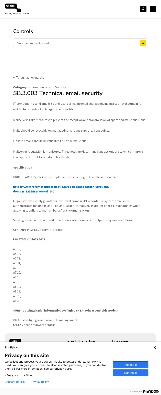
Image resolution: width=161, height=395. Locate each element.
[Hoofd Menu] (153, 9)
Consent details (15, 381)
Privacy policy (40, 381)
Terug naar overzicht (30, 77)
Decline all (130, 372)
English (10, 347)
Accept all (130, 364)
